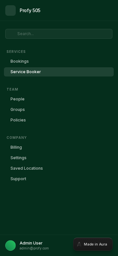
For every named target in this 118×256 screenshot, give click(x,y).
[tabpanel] (59, 128)
